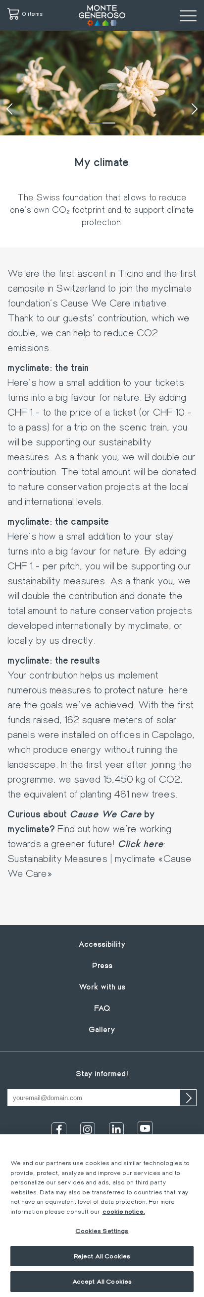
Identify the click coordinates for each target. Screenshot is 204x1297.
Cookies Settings (101, 1231)
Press (102, 965)
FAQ (102, 1007)
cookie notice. (123, 1211)
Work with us (102, 986)
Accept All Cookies (102, 1281)
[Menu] (188, 15)
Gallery (102, 1029)
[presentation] (9, 109)
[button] (95, 123)
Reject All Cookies (102, 1256)
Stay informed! (102, 1073)
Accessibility (102, 943)
